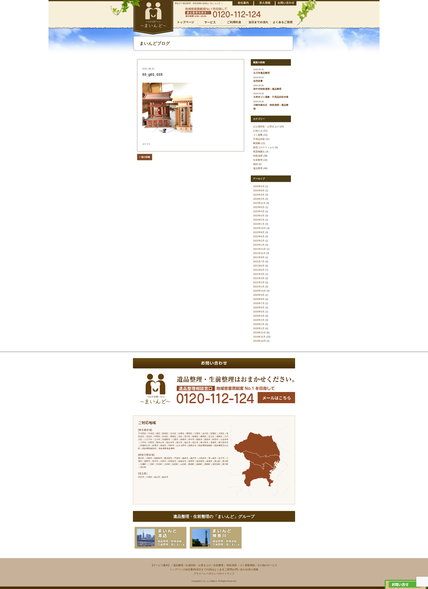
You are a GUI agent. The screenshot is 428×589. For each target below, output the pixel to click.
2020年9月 (258, 295)
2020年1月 (258, 328)
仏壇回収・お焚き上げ (198, 565)
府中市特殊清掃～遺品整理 (267, 89)
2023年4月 (258, 211)
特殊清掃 (257, 155)
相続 (255, 164)
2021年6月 (258, 265)
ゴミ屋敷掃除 (247, 565)
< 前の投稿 (144, 157)
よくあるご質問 (223, 569)
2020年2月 (258, 324)
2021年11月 (259, 253)
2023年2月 (258, 219)
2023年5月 (258, 207)
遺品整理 (257, 168)
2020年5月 (258, 311)
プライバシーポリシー (206, 573)
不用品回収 (259, 139)
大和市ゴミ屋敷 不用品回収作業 (270, 97)
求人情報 (253, 569)
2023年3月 (258, 215)
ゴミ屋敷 (257, 135)
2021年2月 (258, 282)
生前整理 (257, 160)
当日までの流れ (205, 569)
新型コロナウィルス (263, 147)
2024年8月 (258, 190)
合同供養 (258, 81)
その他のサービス (267, 565)
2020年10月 (259, 290)
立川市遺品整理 (261, 73)
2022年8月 (258, 232)
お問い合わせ (240, 569)
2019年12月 (259, 332)
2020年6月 (258, 307)
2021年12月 (259, 249)
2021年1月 (258, 286)
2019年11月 (259, 336)
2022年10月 (259, 228)
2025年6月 (258, 186)
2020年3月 (258, 320)
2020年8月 (258, 299)
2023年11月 (259, 203)
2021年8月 (258, 257)
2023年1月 (258, 224)
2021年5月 (258, 270)
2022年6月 (258, 236)
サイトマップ (226, 573)
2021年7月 (258, 261)
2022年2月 (258, 240)
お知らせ (257, 130)
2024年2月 (258, 199)
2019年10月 (259, 341)
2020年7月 (258, 303)
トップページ (177, 569)
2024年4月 (258, 194)
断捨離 (256, 143)
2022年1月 (258, 244)
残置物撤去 (259, 151)
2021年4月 (258, 274)
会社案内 (190, 569)
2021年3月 (258, 278)
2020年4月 (258, 315)
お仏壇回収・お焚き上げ (266, 126)
